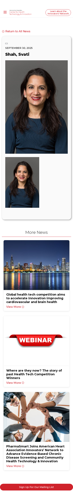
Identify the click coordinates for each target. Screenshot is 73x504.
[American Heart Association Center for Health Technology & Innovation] (20, 12)
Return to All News (17, 31)
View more (13, 306)
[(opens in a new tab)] (37, 265)
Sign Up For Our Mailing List (36, 487)
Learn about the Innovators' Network (58, 12)
